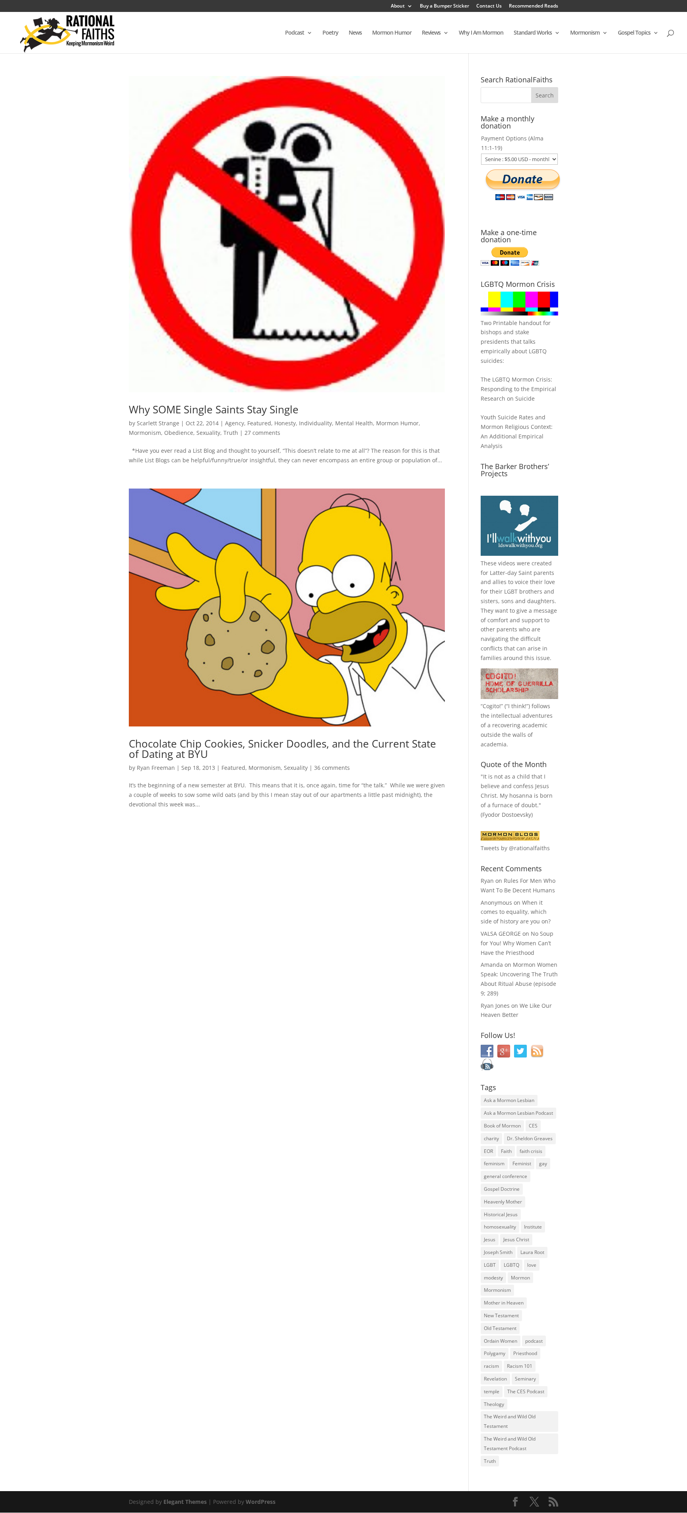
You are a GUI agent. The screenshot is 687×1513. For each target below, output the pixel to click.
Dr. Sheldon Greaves (530, 1138)
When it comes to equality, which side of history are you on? (516, 912)
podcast (534, 1341)
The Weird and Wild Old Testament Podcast (510, 1443)
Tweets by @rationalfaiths (515, 848)
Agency (234, 423)
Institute (533, 1226)
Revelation (495, 1378)
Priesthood (525, 1353)
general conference (505, 1176)
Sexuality (208, 432)
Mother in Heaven (504, 1302)
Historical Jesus (501, 1214)
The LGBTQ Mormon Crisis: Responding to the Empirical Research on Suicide (518, 389)
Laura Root (532, 1252)
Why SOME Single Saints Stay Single (214, 409)
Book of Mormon (502, 1125)
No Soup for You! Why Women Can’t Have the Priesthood (517, 943)
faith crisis (531, 1151)
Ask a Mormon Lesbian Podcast (518, 1113)
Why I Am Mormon (481, 33)
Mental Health (354, 423)
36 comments (332, 767)
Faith (506, 1151)
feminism (494, 1163)
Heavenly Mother (503, 1201)
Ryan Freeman (156, 767)
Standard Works (533, 33)
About (398, 6)
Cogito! (492, 706)
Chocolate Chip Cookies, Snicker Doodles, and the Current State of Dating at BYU (282, 748)
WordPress (261, 1501)
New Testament (501, 1315)
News (355, 33)
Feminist (521, 1163)
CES (533, 1125)
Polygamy (494, 1353)
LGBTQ (511, 1265)
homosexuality (500, 1226)
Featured (259, 423)
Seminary (525, 1378)
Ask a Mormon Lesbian (509, 1100)
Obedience (178, 432)
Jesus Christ (516, 1239)
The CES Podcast (525, 1391)
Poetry (330, 33)
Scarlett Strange (158, 423)
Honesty (285, 423)
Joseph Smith (498, 1252)
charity (491, 1138)
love (531, 1265)
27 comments (262, 432)
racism (491, 1366)
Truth (230, 432)
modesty (493, 1277)
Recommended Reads (533, 6)
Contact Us (489, 6)
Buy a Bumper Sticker (444, 6)
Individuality (315, 423)
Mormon (520, 1277)
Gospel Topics (634, 33)
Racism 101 (519, 1366)
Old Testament (500, 1328)
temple (491, 1391)
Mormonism (585, 33)
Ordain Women (500, 1341)
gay (543, 1163)
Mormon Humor (391, 33)
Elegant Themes (185, 1501)
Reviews (431, 33)
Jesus (489, 1239)
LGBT (511, 591)
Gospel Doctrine (502, 1189)
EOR (488, 1151)
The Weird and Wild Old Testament (510, 1421)
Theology (494, 1404)
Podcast (294, 33)
